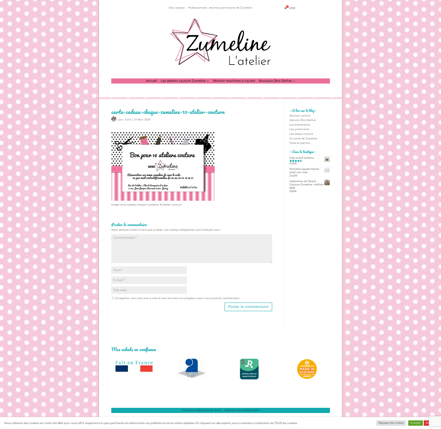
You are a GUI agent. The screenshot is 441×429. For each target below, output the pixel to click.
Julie (127, 119)
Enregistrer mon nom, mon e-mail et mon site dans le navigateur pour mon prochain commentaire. (177, 298)
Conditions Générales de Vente (201, 410)
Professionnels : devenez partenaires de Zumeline (220, 8)
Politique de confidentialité (242, 410)
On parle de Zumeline (303, 138)
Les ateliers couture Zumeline (183, 81)
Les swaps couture (301, 134)
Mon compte (177, 8)
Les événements (299, 125)
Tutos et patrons (299, 143)
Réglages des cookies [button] (391, 423)
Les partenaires (299, 129)
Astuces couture (299, 115)
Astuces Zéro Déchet (302, 120)
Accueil (151, 81)
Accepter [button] (415, 423)
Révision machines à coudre (234, 81)
